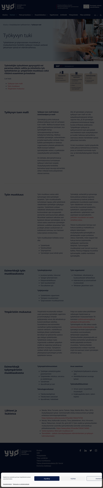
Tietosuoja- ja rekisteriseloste (21, 484)
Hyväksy (47, 479)
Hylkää (73, 479)
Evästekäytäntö (7, 484)
